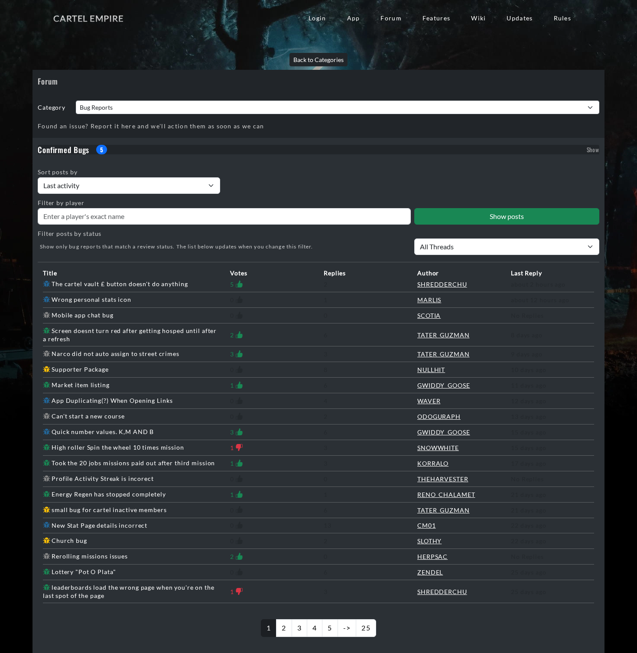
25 (365, 628)
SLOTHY (429, 541)
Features (436, 18)
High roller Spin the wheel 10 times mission (118, 447)
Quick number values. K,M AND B (103, 431)
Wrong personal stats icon (91, 299)
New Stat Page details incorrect (99, 525)
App (353, 18)
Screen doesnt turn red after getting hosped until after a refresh (130, 335)
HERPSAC (432, 556)
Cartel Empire (88, 18)
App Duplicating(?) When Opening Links (112, 400)
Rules (562, 18)
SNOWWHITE (438, 447)
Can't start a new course (88, 416)
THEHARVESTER (442, 479)
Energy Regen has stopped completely (109, 494)
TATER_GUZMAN (443, 335)
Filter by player (61, 202)
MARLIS (429, 300)
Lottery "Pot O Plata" (84, 571)
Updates (520, 18)
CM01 (426, 525)
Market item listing (81, 385)
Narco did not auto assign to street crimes (115, 353)
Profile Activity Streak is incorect (103, 478)
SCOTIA (429, 315)
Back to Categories (318, 59)
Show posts (507, 216)
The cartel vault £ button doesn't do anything (120, 283)
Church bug (69, 540)
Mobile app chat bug (83, 315)
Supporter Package (80, 369)
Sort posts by (57, 172)
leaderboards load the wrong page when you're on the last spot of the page (128, 591)
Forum (390, 18)
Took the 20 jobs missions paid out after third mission (133, 463)
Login (317, 18)
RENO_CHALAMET (446, 494)
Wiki (478, 18)
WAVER (428, 401)
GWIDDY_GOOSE (443, 385)
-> (347, 628)
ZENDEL (430, 572)
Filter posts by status (69, 233)
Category (51, 107)
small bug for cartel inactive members (109, 509)
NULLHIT (431, 369)
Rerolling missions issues (90, 556)
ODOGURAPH (439, 416)
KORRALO (432, 463)
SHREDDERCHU (442, 284)
